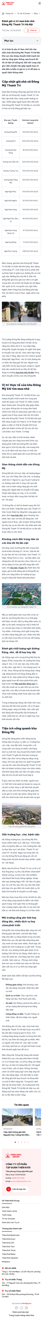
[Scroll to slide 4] (24, 1142)
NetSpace (6, 1262)
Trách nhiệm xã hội (9, 1211)
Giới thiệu (5, 1207)
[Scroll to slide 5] (27, 1142)
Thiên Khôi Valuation (10, 1258)
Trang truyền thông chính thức (21, 1315)
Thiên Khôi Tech (8, 1247)
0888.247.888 (18, 1178)
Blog (36, 13)
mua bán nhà (17, 515)
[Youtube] (21, 1307)
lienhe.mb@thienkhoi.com (21, 1181)
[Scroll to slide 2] (18, 1142)
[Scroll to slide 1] (15, 1142)
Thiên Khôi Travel (8, 1250)
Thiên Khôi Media (8, 1254)
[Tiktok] (26, 1307)
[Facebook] (16, 1307)
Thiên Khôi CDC (8, 1243)
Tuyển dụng (6, 1215)
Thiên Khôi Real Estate (10, 1235)
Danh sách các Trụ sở (10, 1222)
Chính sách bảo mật (20, 1312)
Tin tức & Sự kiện (23, 13)
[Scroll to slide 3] (21, 1142)
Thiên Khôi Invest (8, 1239)
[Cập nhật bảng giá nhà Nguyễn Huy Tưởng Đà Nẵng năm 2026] (17, 1117)
